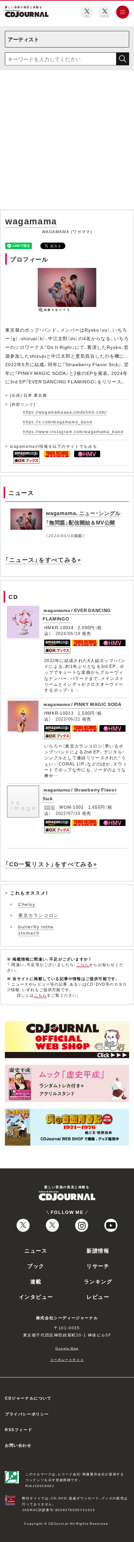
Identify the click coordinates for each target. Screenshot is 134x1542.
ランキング (98, 1281)
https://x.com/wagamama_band (57, 422)
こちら (82, 964)
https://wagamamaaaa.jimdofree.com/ (65, 412)
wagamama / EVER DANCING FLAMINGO (77, 614)
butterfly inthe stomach (36, 929)
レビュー (98, 1296)
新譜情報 (98, 1250)
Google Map (67, 1348)
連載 (36, 1281)
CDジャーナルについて (28, 1398)
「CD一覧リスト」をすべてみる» (51, 863)
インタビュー (36, 1296)
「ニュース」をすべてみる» (43, 559)
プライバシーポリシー (27, 1414)
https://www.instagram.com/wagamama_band (73, 431)
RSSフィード (18, 1429)
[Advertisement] (67, 141)
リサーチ (98, 1265)
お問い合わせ (18, 1445)
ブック (36, 1265)
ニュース (35, 1250)
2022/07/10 (68, 813)
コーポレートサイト (67, 1359)
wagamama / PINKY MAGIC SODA (83, 704)
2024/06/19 (68, 633)
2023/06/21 (68, 719)
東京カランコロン (38, 915)
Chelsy (26, 904)
